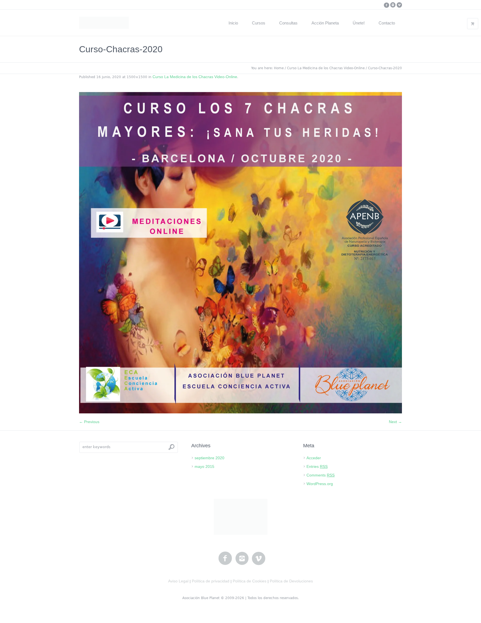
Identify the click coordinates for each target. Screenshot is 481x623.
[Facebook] (386, 5)
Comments (320, 475)
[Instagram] (393, 5)
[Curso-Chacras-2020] (240, 252)
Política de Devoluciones (291, 581)
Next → (395, 422)
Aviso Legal (178, 581)
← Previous (89, 422)
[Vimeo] (399, 5)
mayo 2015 (204, 466)
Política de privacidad (210, 581)
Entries (317, 466)
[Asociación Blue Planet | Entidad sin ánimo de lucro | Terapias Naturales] (241, 517)
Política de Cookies (249, 581)
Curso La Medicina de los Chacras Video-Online (326, 68)
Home (279, 68)
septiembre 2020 (209, 458)
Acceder (313, 458)
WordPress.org (319, 483)
